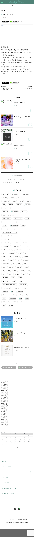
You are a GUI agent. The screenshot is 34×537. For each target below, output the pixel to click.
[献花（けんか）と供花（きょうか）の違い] (7, 120)
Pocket (20, 21)
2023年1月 (4, 419)
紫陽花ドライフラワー (23, 281)
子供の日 (25, 256)
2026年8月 (4, 381)
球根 (9, 274)
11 (6, 439)
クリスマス (24, 211)
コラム (4, 17)
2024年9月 (4, 393)
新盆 (3, 267)
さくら (27, 218)
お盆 (3, 204)
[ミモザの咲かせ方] (7, 336)
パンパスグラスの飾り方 (8, 235)
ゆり (3, 249)
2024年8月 (4, 394)
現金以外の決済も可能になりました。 (23, 160)
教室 (24, 263)
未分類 (17, 182)
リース (10, 249)
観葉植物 (14, 302)
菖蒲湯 (27, 298)
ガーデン (27, 204)
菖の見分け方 (12, 298)
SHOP (5, 477)
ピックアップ (5, 182)
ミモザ (15, 242)
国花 (25, 253)
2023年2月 (4, 417)
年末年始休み (5, 263)
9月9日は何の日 (24, 194)
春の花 (26, 267)
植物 (8, 270)
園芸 (3, 256)
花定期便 (13, 295)
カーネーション (6, 208)
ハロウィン (11, 229)
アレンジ (19, 197)
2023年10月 (4, 406)
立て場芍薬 (5, 281)
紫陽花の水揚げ (23, 284)
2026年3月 (4, 383)
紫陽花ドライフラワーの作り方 (9, 284)
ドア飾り (4, 225)
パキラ (23, 225)
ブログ (17, 105)
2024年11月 (4, 390)
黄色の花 (10, 305)
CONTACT (8, 494)
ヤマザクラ (24, 246)
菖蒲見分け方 (5, 302)
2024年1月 (4, 403)
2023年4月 (4, 415)
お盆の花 (10, 204)
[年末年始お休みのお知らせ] (7, 350)
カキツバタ (23, 208)
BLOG (5, 472)
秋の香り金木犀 (27, 88)
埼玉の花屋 (17, 256)
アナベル (4, 197)
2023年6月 (4, 412)
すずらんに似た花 (19, 103)
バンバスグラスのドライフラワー (9, 232)
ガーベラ (15, 208)
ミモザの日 (23, 242)
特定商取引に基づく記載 (9, 488)
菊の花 (4, 298)
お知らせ (17, 134)
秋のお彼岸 (5, 277)
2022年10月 (4, 420)
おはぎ (14, 201)
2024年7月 (4, 396)
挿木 (18, 263)
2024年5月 (4, 399)
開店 (3, 305)
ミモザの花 (5, 246)
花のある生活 (19, 291)
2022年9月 (4, 422)
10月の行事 (5, 194)
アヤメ (12, 197)
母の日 (15, 270)
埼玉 (9, 256)
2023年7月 (4, 410)
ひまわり (28, 235)
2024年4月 (4, 400)
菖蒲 (20, 298)
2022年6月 (4, 425)
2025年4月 (4, 387)
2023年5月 (4, 413)
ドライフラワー (14, 225)
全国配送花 (11, 253)
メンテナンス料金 (19, 131)
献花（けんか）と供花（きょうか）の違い (9, 89)
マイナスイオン (6, 242)
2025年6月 (4, 386)
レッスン (26, 249)
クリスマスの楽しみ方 (7, 215)
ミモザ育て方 (14, 246)
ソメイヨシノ (22, 222)
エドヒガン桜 (5, 201)
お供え (21, 201)
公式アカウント (25, 367)
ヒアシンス (19, 235)
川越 (17, 260)
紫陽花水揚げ (16, 288)
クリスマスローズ (18, 218)
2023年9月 (4, 407)
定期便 (4, 260)
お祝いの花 (19, 204)
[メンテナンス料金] (7, 135)
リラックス (18, 249)
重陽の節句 (23, 302)
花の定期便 (5, 295)
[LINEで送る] (14, 21)
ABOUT (6, 466)
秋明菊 (20, 277)
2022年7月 (4, 423)
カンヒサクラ (14, 211)
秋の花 (13, 277)
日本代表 (10, 267)
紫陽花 (13, 281)
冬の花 (19, 253)
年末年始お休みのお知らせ (22, 347)
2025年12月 (4, 384)
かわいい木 (5, 211)
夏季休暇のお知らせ (20, 318)
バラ (3, 229)
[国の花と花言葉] (7, 149)
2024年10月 (4, 391)
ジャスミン (5, 222)
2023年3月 (4, 416)
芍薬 (24, 288)
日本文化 (18, 267)
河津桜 (22, 270)
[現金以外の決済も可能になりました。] (7, 163)
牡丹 (28, 270)
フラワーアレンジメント (8, 239)
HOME (5, 461)
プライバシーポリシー (11, 519)
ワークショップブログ (12, 179)
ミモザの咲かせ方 (19, 333)
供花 (3, 253)
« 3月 (16, 448)
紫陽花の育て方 (6, 288)
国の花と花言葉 (19, 146)
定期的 (11, 260)
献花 (3, 274)
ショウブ (13, 222)
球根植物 (16, 274)
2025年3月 (4, 388)
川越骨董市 (25, 260)
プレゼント (19, 239)
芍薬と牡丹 (5, 291)
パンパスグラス (20, 229)
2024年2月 (4, 402)
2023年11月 (4, 404)
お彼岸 (28, 201)
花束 (20, 295)
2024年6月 (4, 397)
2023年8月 (4, 409)
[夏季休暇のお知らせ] (7, 322)
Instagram (9, 367)
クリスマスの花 (19, 215)
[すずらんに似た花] (7, 106)
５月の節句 (14, 194)
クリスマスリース (6, 218)
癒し (23, 274)
